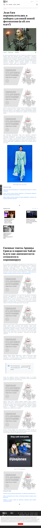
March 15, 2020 (29, 367)
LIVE (7, 4)
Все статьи (34, 208)
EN (32, 1)
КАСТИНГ (18, 4)
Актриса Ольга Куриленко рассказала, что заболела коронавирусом (19, 493)
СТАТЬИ (14, 4)
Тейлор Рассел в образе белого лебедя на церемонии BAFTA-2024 (8, 236)
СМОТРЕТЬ (10, 4)
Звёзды (5, 52)
